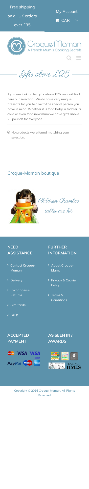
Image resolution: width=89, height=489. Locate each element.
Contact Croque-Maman (22, 267)
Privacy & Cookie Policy (63, 282)
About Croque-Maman (62, 267)
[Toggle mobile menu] (79, 57)
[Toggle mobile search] (69, 57)
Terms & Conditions (59, 297)
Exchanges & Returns (20, 292)
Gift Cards (17, 305)
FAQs (14, 315)
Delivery (16, 280)
